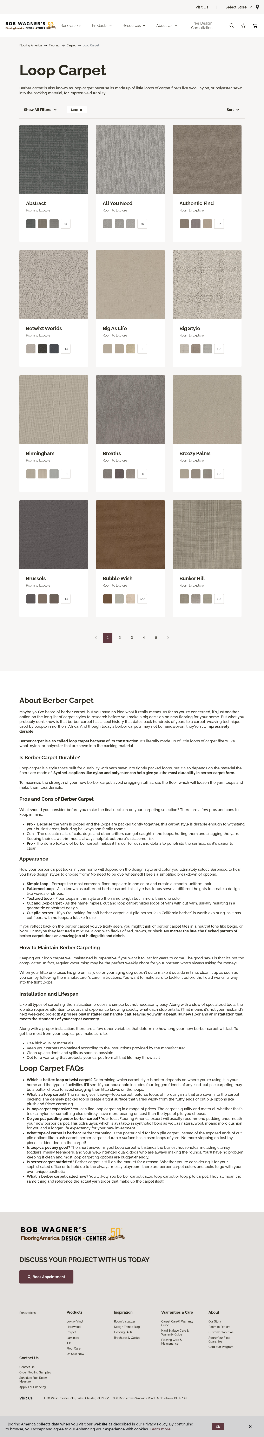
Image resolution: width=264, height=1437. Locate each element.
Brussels (36, 578)
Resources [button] (132, 25)
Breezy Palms (195, 453)
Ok (218, 1426)
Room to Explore (219, 1326)
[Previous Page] (96, 638)
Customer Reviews (221, 1332)
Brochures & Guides (127, 1337)
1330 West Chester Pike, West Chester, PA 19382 (76, 1398)
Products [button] (99, 25)
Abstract (36, 203)
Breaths (112, 453)
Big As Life (115, 328)
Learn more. (160, 1429)
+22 (142, 599)
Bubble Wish (117, 578)
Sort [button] (230, 109)
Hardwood (74, 1326)
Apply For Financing (32, 1387)
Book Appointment (49, 1277)
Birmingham (40, 453)
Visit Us (202, 7)
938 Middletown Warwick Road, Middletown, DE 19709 (149, 1398)
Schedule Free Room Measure (33, 1379)
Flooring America (30, 45)
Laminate (73, 1337)
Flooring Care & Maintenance (171, 1341)
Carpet (71, 45)
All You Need (117, 203)
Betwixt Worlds (44, 328)
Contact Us (26, 1367)
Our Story (215, 1321)
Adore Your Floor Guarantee (219, 1339)
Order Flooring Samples (35, 1372)
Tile (69, 1343)
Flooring (54, 45)
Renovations (70, 25)
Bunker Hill (192, 578)
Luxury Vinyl (75, 1321)
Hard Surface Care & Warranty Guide (175, 1332)
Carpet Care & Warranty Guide (177, 1323)
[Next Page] (168, 638)
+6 (142, 224)
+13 (66, 349)
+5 (65, 224)
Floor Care (73, 1348)
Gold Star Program (221, 1346)
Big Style (189, 328)
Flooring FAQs (123, 1332)
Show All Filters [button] (37, 109)
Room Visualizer (124, 1321)
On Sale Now (75, 1354)
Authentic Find (196, 203)
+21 (66, 474)
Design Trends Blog (127, 1326)
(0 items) (254, 25)
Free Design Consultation (201, 25)
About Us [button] (164, 25)
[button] (238, 7)
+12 (142, 349)
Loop (74, 109)
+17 (219, 224)
